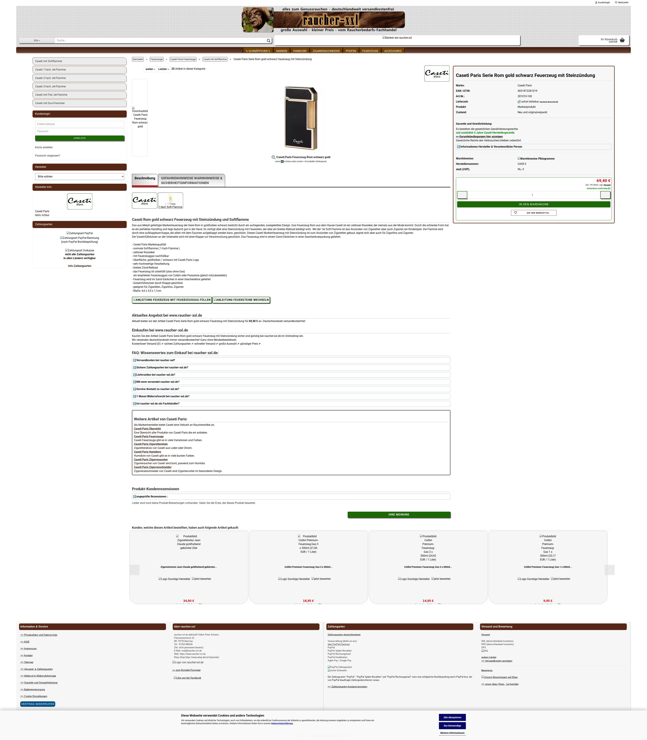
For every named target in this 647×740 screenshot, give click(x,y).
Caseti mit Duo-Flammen (50, 103)
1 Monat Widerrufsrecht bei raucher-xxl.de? (162, 396)
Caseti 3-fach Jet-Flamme (50, 86)
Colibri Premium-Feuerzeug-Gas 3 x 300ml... (308, 567)
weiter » (150, 69)
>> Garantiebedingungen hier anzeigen (479, 136)
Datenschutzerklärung (282, 723)
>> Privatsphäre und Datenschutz (38, 634)
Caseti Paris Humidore (147, 451)
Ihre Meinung (399, 514)
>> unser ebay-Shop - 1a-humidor (500, 684)
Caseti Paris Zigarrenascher (151, 459)
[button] (142, 77)
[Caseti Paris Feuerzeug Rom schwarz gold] (301, 117)
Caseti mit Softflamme (48, 61)
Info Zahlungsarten (79, 266)
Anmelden (80, 138)
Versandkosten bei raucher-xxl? (155, 360)
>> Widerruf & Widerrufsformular (38, 675)
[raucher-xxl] (323, 20)
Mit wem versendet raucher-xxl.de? (157, 381)
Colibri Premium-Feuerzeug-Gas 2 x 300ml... (428, 567)
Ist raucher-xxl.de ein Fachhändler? (157, 403)
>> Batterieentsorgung (32, 689)
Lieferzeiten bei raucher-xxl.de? (155, 374)
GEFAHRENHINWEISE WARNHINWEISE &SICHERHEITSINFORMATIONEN (191, 180)
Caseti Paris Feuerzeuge (149, 436)
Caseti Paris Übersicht (147, 428)
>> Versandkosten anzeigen (496, 660)
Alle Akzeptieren (452, 717)
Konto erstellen (44, 147)
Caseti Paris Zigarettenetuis (151, 444)
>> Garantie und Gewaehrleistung (38, 682)
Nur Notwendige (452, 725)
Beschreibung (145, 178)
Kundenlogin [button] (603, 2)
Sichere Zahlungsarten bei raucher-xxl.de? (162, 367)
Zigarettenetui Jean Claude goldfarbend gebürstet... (189, 567)
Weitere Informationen (452, 733)
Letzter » (163, 69)
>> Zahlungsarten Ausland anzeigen (347, 686)
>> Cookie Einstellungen (33, 696)
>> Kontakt (26, 655)
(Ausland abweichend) (549, 102)
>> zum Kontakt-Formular (186, 670)
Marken (281, 51)
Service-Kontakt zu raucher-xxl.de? (157, 389)
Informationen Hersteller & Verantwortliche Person (491, 146)
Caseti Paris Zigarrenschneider (153, 467)
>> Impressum (28, 648)
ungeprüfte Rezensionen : (152, 496)
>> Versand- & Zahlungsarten (36, 669)
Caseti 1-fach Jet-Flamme (50, 69)
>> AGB (24, 641)
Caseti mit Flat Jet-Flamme (51, 94)
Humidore (300, 51)
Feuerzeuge (370, 51)
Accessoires (393, 51)
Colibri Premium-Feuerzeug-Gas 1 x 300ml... (548, 567)
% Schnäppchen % (258, 51)
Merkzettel (622, 2)
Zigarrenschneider (326, 51)
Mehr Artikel (42, 215)
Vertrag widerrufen (37, 704)
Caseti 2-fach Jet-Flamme (50, 78)
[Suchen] (268, 40)
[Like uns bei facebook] (187, 677)
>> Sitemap (26, 662)
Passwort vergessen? (47, 155)
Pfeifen (351, 51)
